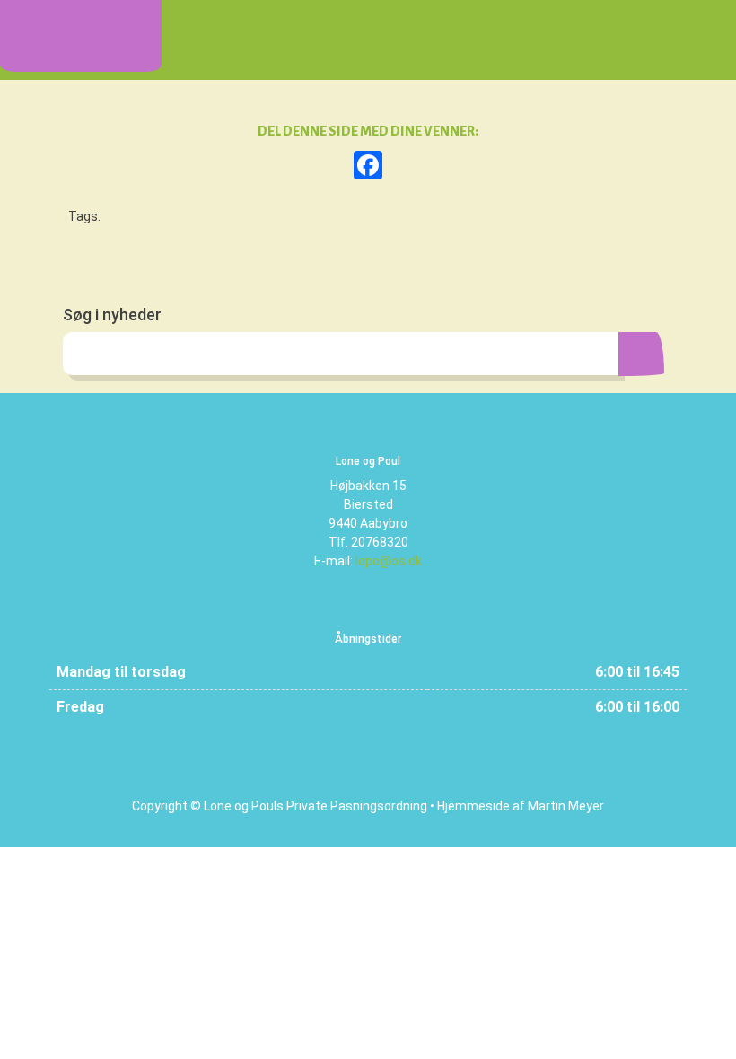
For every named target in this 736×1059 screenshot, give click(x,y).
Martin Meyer (566, 806)
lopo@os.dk (388, 561)
